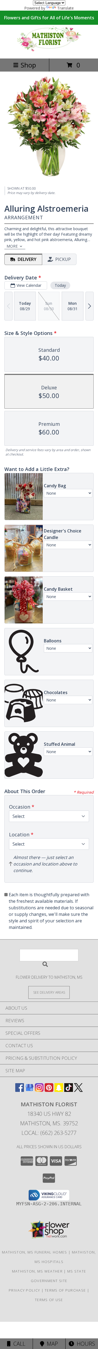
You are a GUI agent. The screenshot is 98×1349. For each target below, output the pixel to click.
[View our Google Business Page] (29, 1090)
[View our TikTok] (68, 1090)
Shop (28, 64)
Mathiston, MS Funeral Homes (34, 1252)
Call (18, 1343)
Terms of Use (49, 1299)
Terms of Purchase (65, 1290)
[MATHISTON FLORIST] (49, 50)
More (12, 246)
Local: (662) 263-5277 (49, 1133)
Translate (65, 8)
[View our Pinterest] (49, 1090)
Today (60, 285)
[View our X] (78, 1090)
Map (51, 1343)
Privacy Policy (24, 1290)
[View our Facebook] (19, 1090)
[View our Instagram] (39, 1090)
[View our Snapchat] (58, 1090)
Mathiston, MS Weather (37, 1271)
